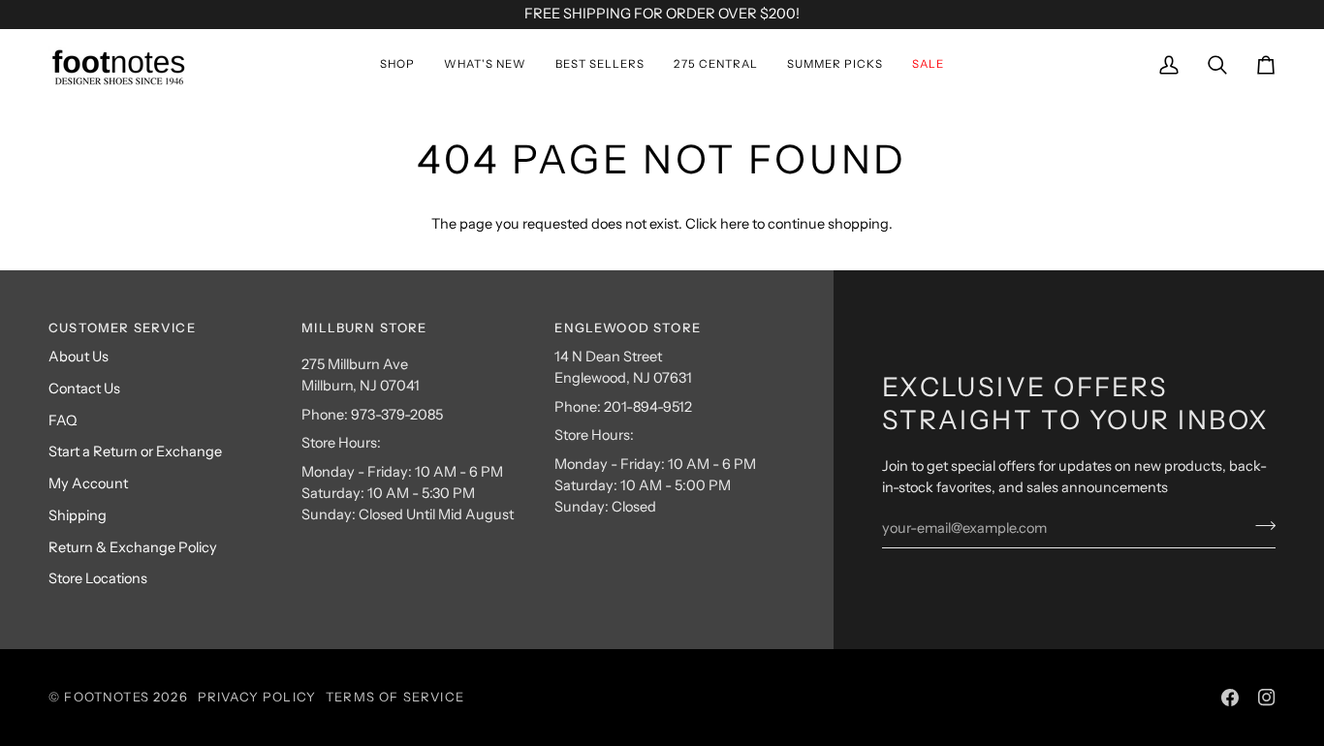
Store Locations (97, 578)
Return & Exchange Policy (132, 547)
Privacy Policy (257, 696)
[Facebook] (1230, 697)
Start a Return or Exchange (135, 451)
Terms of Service (395, 696)
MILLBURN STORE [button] (363, 327)
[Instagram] (1267, 697)
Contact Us (84, 388)
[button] (397, 65)
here (734, 224)
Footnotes (106, 696)
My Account (88, 483)
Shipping (77, 515)
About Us (78, 356)
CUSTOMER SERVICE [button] (122, 327)
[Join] (1260, 525)
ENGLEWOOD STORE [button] (627, 327)
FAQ (62, 420)
